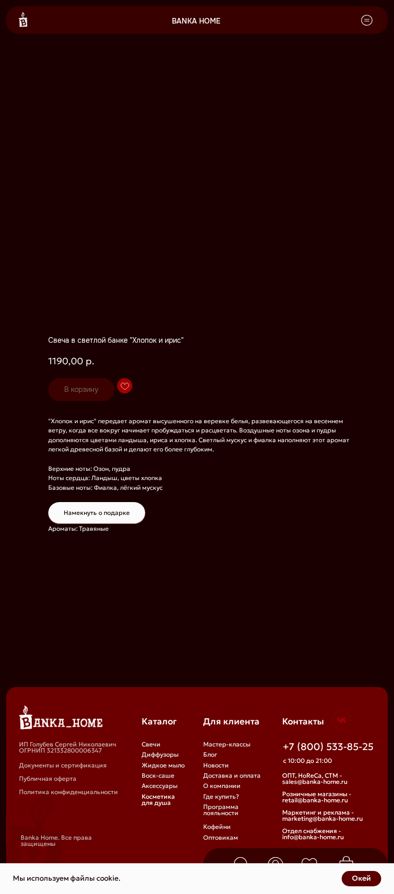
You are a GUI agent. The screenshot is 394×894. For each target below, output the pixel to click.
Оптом (213, 848)
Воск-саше (158, 775)
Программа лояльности (221, 810)
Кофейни (217, 826)
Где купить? (221, 796)
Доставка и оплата (232, 775)
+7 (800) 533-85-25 (328, 746)
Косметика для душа (158, 799)
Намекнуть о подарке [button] (97, 512)
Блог (210, 754)
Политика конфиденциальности (68, 792)
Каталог (159, 721)
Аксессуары (160, 785)
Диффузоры (160, 754)
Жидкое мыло (163, 765)
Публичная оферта (47, 778)
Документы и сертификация (63, 765)
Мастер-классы (226, 744)
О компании (222, 785)
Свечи (151, 744)
